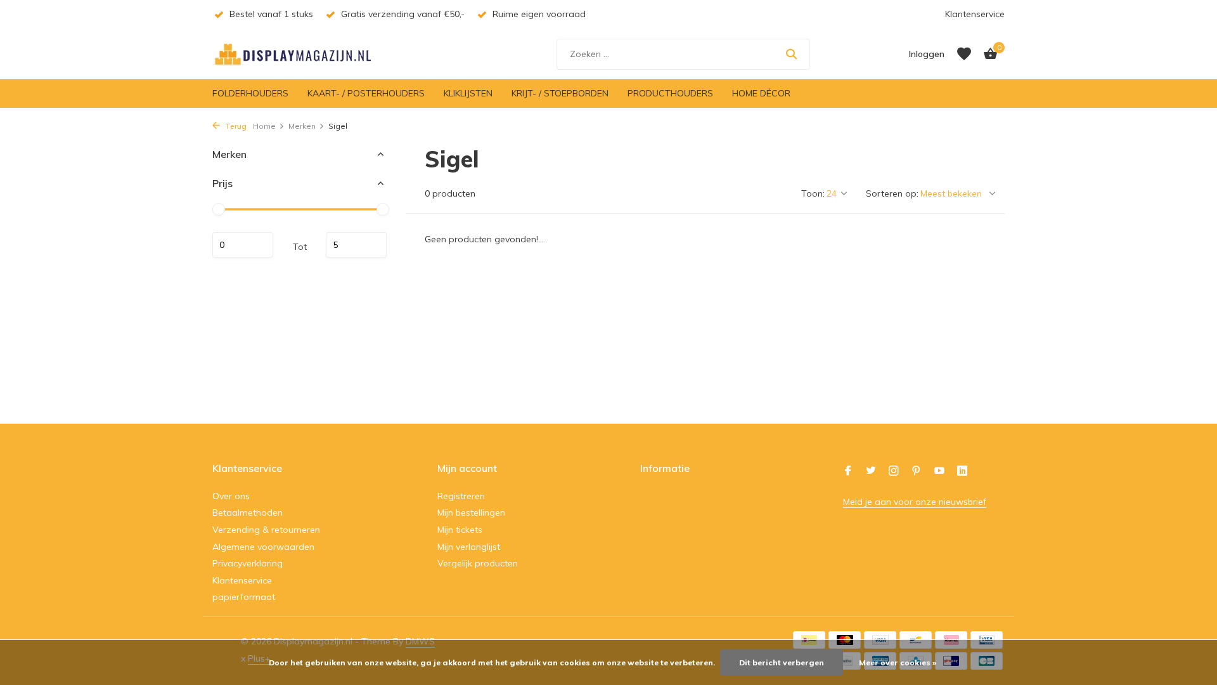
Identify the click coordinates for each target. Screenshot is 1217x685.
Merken (302, 126)
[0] (987, 54)
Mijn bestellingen (471, 512)
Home (264, 126)
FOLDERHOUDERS (250, 93)
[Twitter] (871, 471)
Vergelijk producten (477, 563)
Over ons (231, 496)
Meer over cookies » (897, 662)
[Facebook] (848, 471)
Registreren (461, 496)
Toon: (813, 193)
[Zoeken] (791, 54)
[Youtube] (939, 471)
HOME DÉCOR (761, 93)
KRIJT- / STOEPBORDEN (560, 93)
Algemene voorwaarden (263, 546)
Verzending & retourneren (266, 529)
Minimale (242, 245)
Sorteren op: (892, 193)
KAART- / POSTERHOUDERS (366, 93)
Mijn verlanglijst (468, 546)
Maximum (356, 245)
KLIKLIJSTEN (468, 93)
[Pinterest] (916, 471)
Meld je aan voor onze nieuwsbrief (914, 501)
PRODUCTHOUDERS (670, 93)
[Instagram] (894, 471)
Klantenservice (975, 14)
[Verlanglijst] (964, 54)
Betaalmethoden (247, 512)
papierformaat (243, 597)
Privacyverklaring (247, 563)
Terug (235, 126)
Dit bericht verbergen (781, 662)
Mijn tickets (459, 529)
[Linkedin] (962, 471)
